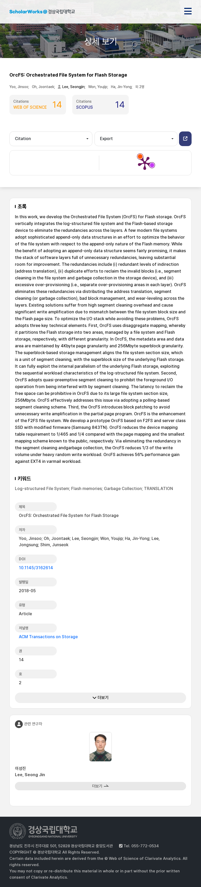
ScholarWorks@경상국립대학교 (42, 13)
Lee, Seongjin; (74, 87)
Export (106, 138)
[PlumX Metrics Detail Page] (144, 162)
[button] (185, 138)
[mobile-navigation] (188, 10)
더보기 (103, 697)
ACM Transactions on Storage (48, 636)
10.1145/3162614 (36, 567)
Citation (23, 138)
